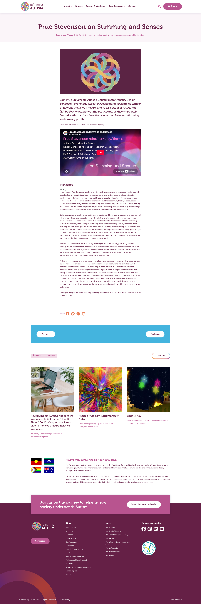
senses (113, 35)
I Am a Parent (110, 538)
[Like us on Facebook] (143, 529)
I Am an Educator (112, 548)
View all (161, 356)
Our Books (70, 546)
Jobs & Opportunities (74, 549)
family (81, 427)
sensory (119, 35)
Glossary (69, 564)
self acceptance (91, 427)
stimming (140, 35)
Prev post (46, 334)
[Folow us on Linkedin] (156, 529)
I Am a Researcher (112, 552)
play (137, 423)
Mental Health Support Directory (79, 567)
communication (95, 35)
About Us (69, 531)
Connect (132, 6)
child (140, 420)
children (112, 424)
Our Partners (71, 538)
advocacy (35, 437)
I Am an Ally (109, 555)
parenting (131, 423)
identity (106, 35)
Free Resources (116, 6)
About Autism (71, 528)
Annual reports (71, 571)
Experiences (61, 35)
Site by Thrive (176, 600)
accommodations (58, 434)
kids (166, 420)
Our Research (71, 542)
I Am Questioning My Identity (116, 535)
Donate (174, 6)
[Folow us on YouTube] (162, 529)
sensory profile (129, 35)
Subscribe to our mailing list (144, 504)
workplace (43, 437)
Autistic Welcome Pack (75, 557)
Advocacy (35, 434)
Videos (70, 35)
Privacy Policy (64, 600)
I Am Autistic (110, 528)
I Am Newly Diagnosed (114, 531)
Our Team (70, 535)
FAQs (68, 553)
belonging (94, 424)
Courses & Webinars (95, 6)
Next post (155, 334)
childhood (103, 424)
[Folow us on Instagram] (149, 529)
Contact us (40, 541)
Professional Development (76, 560)
